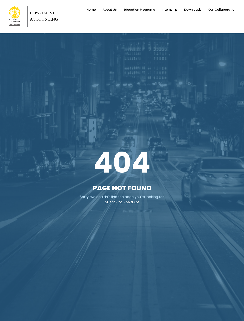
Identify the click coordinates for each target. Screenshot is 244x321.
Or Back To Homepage (122, 202)
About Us (110, 9)
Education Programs (139, 9)
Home (91, 9)
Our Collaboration (222, 9)
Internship (169, 9)
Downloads (192, 9)
